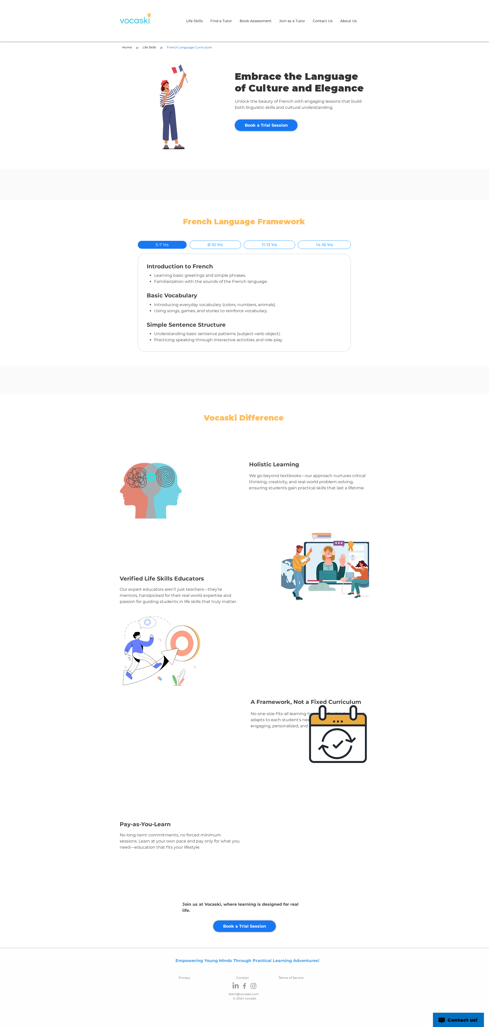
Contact (242, 978)
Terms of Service (291, 978)
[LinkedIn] (235, 986)
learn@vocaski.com (244, 994)
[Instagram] (253, 986)
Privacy (184, 978)
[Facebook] (244, 986)
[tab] (162, 245)
